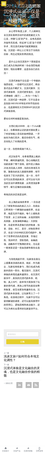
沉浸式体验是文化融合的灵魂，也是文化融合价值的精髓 (22, 371)
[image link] (22, 6)
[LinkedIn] (19, 385)
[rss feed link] (36, 385)
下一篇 (6, 364)
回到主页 (9, 383)
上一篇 (6, 353)
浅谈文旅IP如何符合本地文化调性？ (21, 358)
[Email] (29, 385)
